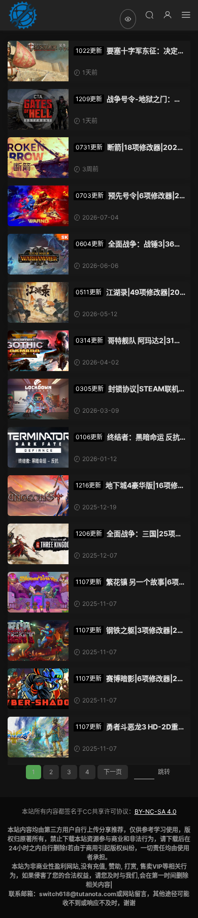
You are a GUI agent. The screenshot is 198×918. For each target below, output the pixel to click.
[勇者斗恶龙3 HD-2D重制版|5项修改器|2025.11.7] (38, 737)
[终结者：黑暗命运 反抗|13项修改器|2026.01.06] (38, 447)
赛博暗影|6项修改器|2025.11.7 (128, 679)
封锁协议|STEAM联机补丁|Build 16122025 (126, 389)
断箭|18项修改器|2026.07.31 (129, 147)
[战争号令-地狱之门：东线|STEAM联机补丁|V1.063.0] (38, 109)
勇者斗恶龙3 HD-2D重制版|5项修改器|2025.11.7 (129, 727)
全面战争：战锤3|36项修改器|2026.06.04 (127, 244)
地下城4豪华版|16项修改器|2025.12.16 (129, 486)
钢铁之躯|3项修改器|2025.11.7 (128, 630)
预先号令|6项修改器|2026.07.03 (129, 196)
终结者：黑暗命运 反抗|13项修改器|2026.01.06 (128, 437)
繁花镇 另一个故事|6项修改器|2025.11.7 (126, 582)
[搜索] (149, 14)
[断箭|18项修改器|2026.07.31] (38, 157)
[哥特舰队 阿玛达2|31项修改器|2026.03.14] (38, 350)
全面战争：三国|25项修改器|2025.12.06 (128, 534)
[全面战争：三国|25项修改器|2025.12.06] (38, 544)
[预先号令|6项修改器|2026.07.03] (38, 206)
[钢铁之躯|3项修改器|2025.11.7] (38, 640)
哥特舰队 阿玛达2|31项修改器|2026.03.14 (127, 341)
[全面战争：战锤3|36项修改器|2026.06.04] (38, 254)
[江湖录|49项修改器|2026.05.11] (38, 302)
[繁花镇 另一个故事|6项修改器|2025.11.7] (38, 592)
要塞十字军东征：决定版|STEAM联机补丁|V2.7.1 (126, 51)
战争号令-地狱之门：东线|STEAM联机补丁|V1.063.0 (127, 99)
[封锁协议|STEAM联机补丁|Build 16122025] (38, 399)
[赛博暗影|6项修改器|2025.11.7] (38, 688)
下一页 (113, 772)
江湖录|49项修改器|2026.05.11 (129, 292)
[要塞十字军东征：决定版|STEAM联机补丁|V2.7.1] (38, 61)
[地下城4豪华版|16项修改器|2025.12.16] (38, 495)
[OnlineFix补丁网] (23, 15)
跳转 (164, 772)
